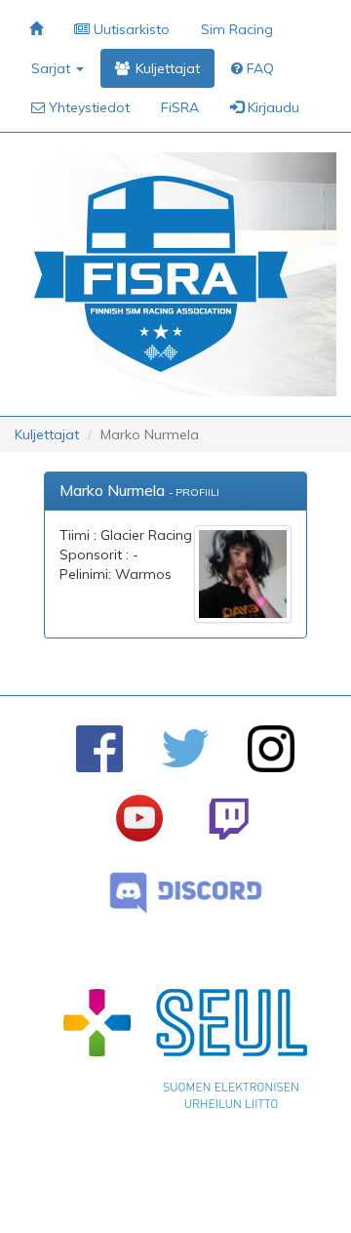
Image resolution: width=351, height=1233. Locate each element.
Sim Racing (237, 29)
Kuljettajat (47, 434)
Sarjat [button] (52, 68)
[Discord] (186, 892)
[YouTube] (139, 818)
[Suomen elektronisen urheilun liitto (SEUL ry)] (185, 1053)
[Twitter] (185, 748)
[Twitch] (228, 818)
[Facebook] (99, 749)
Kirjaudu (271, 107)
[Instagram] (271, 749)
